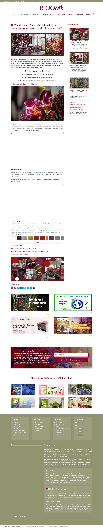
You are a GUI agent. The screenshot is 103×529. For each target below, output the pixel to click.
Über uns (70, 14)
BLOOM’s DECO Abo (61, 434)
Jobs (15, 434)
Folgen (80, 422)
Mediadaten (38, 428)
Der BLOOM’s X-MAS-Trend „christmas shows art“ (25, 248)
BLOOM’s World (60, 424)
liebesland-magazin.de (62, 428)
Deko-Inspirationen (23, 14)
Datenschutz (17, 426)
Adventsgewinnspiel (19, 430)
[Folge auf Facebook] (76, 432)
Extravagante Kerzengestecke (19, 255)
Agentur (88, 14)
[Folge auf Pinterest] (76, 428)
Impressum (17, 424)
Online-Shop (98, 1)
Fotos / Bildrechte (19, 436)
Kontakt (92, 1)
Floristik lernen (61, 14)
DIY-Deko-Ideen (35, 14)
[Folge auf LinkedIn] (76, 435)
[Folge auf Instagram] (76, 422)
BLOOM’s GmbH (39, 422)
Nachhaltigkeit (39, 426)
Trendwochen (18, 526)
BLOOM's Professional (8, 526)
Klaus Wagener (39, 424)
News (13, 14)
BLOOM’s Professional (48, 14)
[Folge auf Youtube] (76, 425)
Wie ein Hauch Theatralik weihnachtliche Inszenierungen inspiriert (30, 251)
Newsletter (17, 428)
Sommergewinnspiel (20, 432)
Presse (37, 430)
